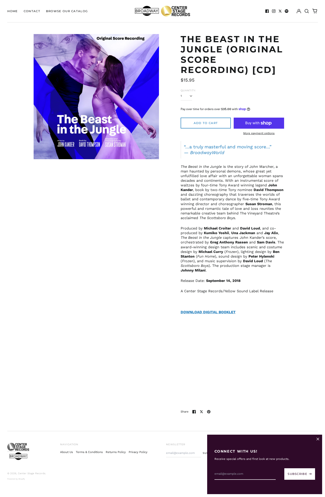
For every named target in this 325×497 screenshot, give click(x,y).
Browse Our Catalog (67, 11)
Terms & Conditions (89, 452)
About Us (66, 452)
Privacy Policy (138, 452)
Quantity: (188, 90)
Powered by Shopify (16, 479)
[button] (307, 11)
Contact (32, 11)
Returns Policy (116, 452)
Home (12, 11)
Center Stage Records (31, 473)
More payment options (259, 133)
